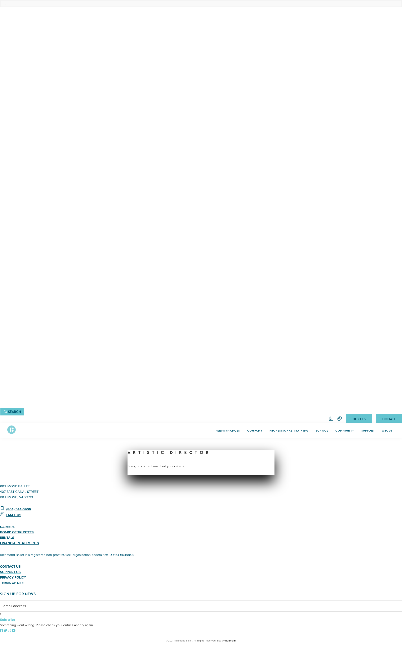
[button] (12, 411)
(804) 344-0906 (18, 509)
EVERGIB (230, 640)
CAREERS (7, 527)
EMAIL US (13, 515)
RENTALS (7, 538)
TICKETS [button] (359, 419)
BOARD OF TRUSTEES (17, 532)
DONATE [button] (389, 419)
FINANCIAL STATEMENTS (19, 543)
